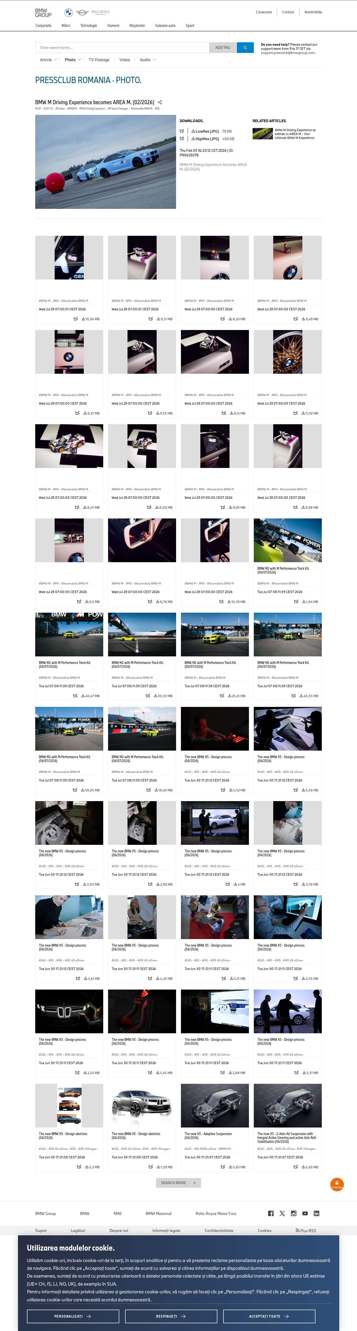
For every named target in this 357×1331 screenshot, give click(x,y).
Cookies (265, 1230)
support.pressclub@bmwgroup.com (288, 53)
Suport (41, 1230)
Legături (78, 1230)
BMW (84, 1213)
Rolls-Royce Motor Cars (216, 1213)
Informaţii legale (166, 1230)
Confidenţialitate (219, 1230)
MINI (117, 1213)
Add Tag (222, 47)
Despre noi (119, 1230)
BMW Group (45, 1213)
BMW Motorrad (158, 1213)
